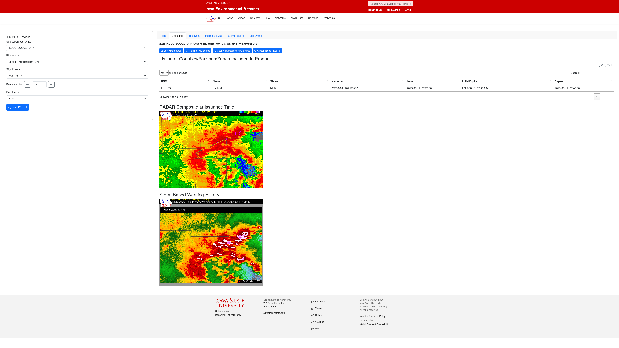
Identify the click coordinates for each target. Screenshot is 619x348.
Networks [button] (280, 18)
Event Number (14, 84)
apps (408, 9)
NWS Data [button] (297, 18)
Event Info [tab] (177, 36)
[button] (220, 18)
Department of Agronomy (228, 314)
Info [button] (267, 18)
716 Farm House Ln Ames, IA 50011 (273, 304)
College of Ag (222, 311)
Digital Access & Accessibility (374, 323)
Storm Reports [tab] (236, 36)
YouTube (319, 321)
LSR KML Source (172, 50)
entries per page (178, 73)
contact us (375, 9)
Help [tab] (163, 36)
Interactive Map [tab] (213, 36)
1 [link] (597, 97)
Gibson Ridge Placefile (268, 50)
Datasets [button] (255, 18)
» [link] (611, 97)
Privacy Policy (367, 320)
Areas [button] (241, 18)
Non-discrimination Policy (372, 316)
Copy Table (607, 65)
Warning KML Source (199, 50)
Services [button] (313, 18)
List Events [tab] (256, 36)
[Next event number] (51, 84)
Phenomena (13, 55)
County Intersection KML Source (233, 50)
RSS (317, 328)
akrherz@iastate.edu (274, 312)
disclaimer (393, 9)
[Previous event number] (27, 84)
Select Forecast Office (18, 41)
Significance (13, 69)
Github (318, 315)
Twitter (318, 308)
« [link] (583, 97)
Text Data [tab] (194, 36)
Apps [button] (230, 18)
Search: (575, 73)
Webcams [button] (329, 18)
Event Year (12, 92)
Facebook (319, 301)
